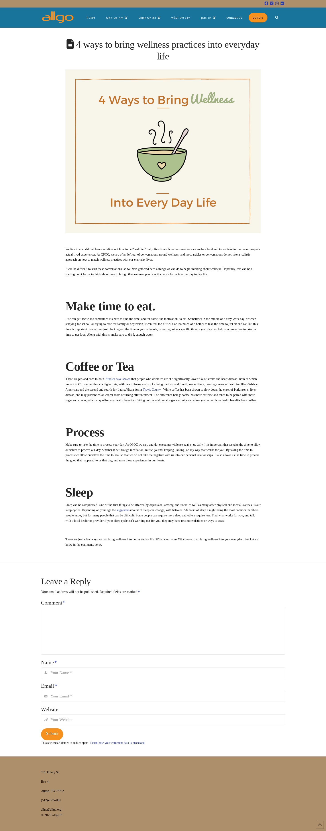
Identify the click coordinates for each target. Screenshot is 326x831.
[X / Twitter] (271, 3)
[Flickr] (282, 3)
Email (49, 686)
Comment (53, 603)
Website (49, 709)
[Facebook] (266, 3)
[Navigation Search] (277, 18)
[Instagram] (277, 3)
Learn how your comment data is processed (117, 742)
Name (49, 662)
